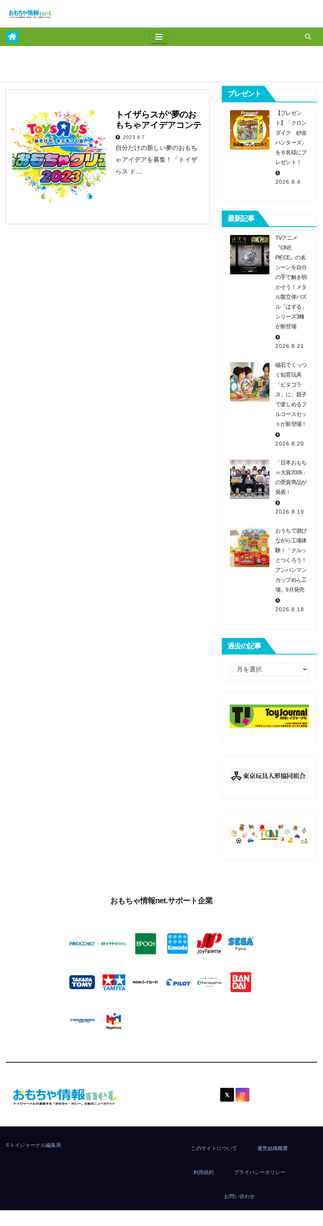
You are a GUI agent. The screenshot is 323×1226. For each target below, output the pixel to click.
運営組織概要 (272, 1148)
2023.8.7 (134, 137)
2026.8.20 (289, 443)
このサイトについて (214, 1148)
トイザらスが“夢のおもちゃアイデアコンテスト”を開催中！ (158, 125)
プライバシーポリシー (259, 1172)
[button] (308, 37)
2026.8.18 (289, 609)
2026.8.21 (289, 346)
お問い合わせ (239, 1196)
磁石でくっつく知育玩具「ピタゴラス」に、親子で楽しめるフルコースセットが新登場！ (291, 394)
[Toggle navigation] (158, 37)
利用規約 (203, 1172)
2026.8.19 (289, 512)
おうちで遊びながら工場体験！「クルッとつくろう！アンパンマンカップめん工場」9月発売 (291, 560)
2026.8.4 (288, 182)
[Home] (12, 37)
